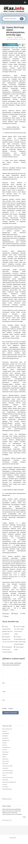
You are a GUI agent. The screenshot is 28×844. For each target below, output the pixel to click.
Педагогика (5, 759)
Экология (4, 784)
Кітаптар (4, 745)
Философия (5, 779)
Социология (5, 768)
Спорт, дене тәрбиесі (7, 772)
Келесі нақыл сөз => (7, 820)
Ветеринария (5, 733)
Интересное (5, 738)
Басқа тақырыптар (7, 729)
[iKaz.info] (14, 9)
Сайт (3, 700)
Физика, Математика (7, 777)
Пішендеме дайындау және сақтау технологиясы (8, 639)
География (5, 735)
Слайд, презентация (7, 766)
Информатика (5, 740)
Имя (3, 683)
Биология (4, 731)
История (4, 742)
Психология (5, 763)
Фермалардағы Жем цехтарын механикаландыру (7, 649)
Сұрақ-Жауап (13, 837)
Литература (5, 752)
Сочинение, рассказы (7, 770)
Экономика (5, 786)
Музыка (4, 756)
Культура (4, 749)
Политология (5, 761)
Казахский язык (6, 747)
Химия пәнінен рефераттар (9, 782)
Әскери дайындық (6, 789)
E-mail (4, 691)
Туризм (4, 775)
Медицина (10, 37)
